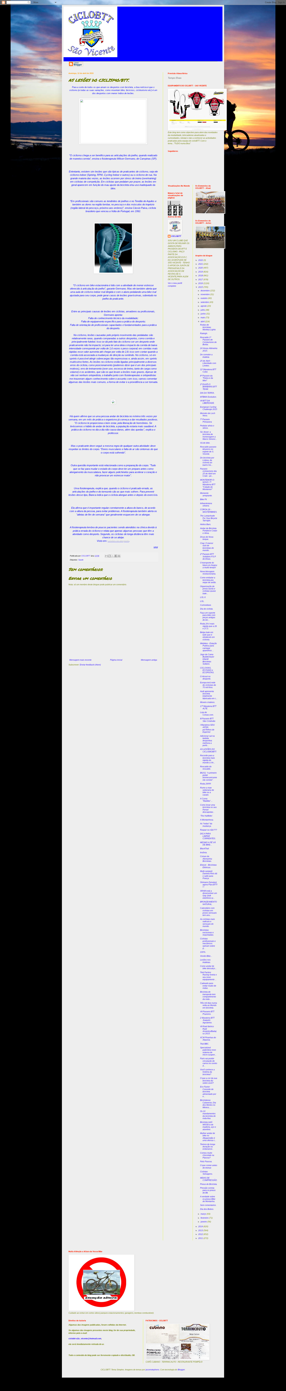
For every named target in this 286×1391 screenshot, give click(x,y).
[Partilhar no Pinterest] (119, 556)
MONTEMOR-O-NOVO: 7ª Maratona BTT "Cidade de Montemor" (207, 485)
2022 (200, 260)
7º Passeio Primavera (206, 420)
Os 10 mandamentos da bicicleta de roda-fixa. (208, 1115)
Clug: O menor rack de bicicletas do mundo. (207, 547)
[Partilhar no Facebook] (116, 556)
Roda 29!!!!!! (205, 784)
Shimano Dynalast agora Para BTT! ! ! (208, 884)
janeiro (204, 1222)
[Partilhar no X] (112, 556)
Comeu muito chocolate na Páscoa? (207, 1155)
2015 (200, 287)
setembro (205, 302)
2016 (200, 283)
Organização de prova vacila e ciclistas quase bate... (208, 590)
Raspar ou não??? (208, 830)
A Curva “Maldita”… (206, 800)
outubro (204, 298)
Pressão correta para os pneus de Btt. (207, 1190)
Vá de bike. (205, 443)
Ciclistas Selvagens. (206, 1172)
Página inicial (116, 660)
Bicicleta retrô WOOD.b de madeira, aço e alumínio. (208, 1125)
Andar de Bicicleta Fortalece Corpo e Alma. (208, 530)
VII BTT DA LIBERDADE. (207, 402)
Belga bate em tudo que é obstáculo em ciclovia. (207, 636)
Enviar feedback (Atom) (90, 665)
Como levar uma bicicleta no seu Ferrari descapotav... (208, 808)
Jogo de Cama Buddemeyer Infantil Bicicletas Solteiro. (207, 659)
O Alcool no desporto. (205, 677)
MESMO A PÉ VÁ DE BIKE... (208, 843)
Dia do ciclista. (206, 609)
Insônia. (203, 852)
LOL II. (203, 597)
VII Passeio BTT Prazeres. (207, 1012)
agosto (204, 306)
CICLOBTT (176, 236)
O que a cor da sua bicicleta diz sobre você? (208, 1080)
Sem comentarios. (208, 1205)
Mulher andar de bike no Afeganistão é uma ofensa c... (208, 1137)
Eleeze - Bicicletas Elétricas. (208, 866)
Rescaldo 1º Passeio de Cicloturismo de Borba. (208, 341)
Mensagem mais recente (80, 660)
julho (203, 310)
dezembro (205, 290)
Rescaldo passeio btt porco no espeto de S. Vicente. (208, 450)
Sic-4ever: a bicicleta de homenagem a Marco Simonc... (208, 435)
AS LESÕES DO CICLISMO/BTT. (208, 750)
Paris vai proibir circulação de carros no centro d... (208, 1062)
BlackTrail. (204, 848)
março (204, 1214)
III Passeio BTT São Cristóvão (207, 719)
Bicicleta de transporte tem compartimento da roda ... (208, 995)
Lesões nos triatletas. (205, 961)
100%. (203, 952)
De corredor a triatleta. (206, 355)
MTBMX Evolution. (208, 397)
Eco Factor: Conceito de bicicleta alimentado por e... (208, 1092)
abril (203, 321)
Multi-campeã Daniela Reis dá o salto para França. (208, 875)
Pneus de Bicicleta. (208, 1184)
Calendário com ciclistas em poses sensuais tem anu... (208, 911)
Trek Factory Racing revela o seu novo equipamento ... (208, 976)
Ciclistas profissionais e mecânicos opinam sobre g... (208, 943)
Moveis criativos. (207, 702)
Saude (80, 560)
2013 (200, 1230)
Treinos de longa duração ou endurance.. (207, 1146)
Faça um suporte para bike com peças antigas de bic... (207, 616)
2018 (200, 275)
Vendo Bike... (206, 956)
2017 (200, 279)
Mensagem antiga (149, 660)
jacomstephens (152, 1370)
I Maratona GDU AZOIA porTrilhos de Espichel (207, 728)
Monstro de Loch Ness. (207, 414)
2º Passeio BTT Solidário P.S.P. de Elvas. (208, 556)
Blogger (181, 1370)
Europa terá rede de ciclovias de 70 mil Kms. (208, 685)
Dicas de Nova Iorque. (206, 538)
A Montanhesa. (207, 820)
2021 (200, 264)
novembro (205, 294)
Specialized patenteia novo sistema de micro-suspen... (208, 1051)
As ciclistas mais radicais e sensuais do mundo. (207, 922)
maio (203, 317)
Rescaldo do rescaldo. (206, 767)
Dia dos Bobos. (207, 1209)
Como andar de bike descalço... (208, 967)
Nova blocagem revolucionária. (208, 572)
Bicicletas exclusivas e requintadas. (207, 932)
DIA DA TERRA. (207, 393)
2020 (200, 268)
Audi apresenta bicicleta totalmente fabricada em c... (208, 695)
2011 (200, 1238)
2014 (200, 1226)
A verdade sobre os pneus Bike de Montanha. (207, 1199)
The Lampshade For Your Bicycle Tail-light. (208, 518)
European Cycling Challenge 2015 (208, 408)
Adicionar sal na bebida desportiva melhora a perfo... (207, 741)
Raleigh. (204, 333)
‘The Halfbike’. (206, 816)
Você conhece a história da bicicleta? (207, 1072)
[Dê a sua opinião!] (109, 556)
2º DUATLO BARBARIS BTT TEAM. (208, 386)
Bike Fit (203, 499)
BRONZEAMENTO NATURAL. (208, 903)
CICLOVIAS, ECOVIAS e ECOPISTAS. (207, 670)
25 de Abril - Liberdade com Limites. (208, 363)
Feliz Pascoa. (206, 1161)
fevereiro (205, 1218)
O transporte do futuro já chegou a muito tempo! (208, 565)
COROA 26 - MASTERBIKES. (208, 510)
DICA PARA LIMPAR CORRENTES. (208, 836)
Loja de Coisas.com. (207, 713)
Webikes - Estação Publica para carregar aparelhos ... (208, 647)
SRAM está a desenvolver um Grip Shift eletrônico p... (208, 894)
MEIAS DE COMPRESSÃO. (208, 1179)
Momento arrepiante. (206, 494)
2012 (200, 1234)
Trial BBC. (204, 1044)
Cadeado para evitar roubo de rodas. (208, 985)
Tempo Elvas (174, 78)
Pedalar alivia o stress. (207, 427)
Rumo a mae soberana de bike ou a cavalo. (207, 791)
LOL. (202, 601)
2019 (200, 272)
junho (203, 314)
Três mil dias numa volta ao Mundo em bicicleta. (208, 1005)
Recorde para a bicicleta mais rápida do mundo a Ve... (207, 759)
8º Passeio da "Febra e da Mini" (206, 378)
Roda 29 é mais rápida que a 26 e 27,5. (208, 626)
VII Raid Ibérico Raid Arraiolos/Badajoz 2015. (208, 1030)
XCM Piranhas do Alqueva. (208, 1038)
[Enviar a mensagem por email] (106, 556)
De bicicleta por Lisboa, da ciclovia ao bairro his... (207, 461)
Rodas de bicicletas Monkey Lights (208, 327)
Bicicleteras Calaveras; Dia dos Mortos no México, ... (208, 1103)
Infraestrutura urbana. (206, 504)
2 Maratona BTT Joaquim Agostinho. (207, 1020)
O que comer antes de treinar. (208, 1166)
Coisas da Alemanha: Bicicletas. (206, 858)
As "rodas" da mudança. (206, 824)
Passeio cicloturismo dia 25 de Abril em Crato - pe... (208, 472)
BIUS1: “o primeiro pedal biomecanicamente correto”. (208, 776)
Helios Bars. (205, 524)
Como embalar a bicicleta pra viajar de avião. (208, 580)
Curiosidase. (206, 605)
